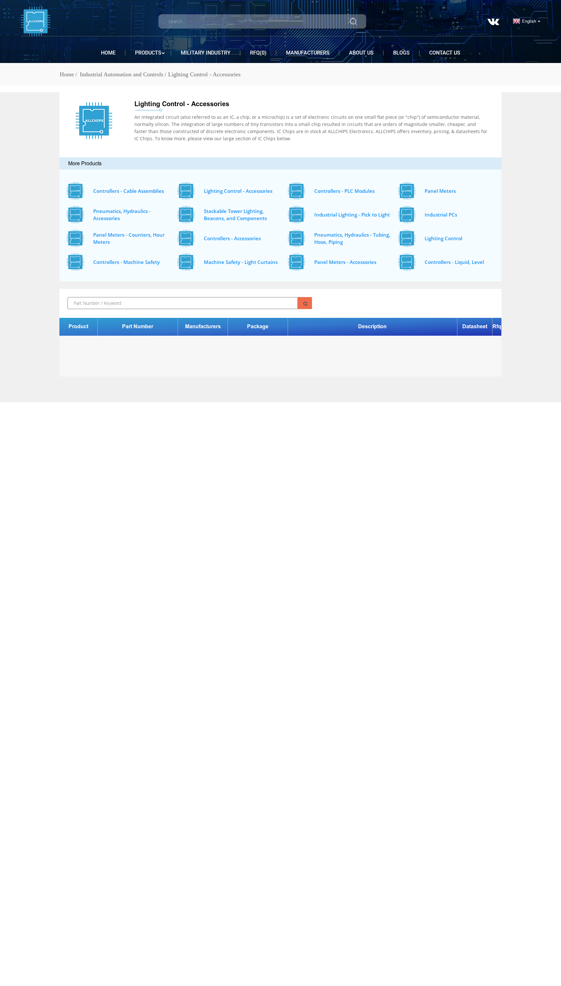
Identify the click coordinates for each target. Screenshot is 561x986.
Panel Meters (440, 191)
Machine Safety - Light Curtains (241, 262)
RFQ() (258, 53)
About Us (361, 53)
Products (148, 53)
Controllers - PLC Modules (344, 191)
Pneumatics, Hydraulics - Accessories (122, 215)
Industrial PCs (441, 214)
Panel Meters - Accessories (345, 262)
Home (108, 53)
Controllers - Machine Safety (126, 262)
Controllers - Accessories (232, 238)
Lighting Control (443, 238)
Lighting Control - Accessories (204, 74)
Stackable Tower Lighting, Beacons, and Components (235, 215)
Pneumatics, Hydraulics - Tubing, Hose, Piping (352, 238)
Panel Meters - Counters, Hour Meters (129, 238)
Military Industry (206, 53)
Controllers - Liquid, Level (454, 262)
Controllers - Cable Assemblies (128, 191)
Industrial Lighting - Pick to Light (352, 214)
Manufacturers (308, 53)
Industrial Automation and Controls (121, 74)
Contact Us (444, 53)
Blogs (401, 53)
